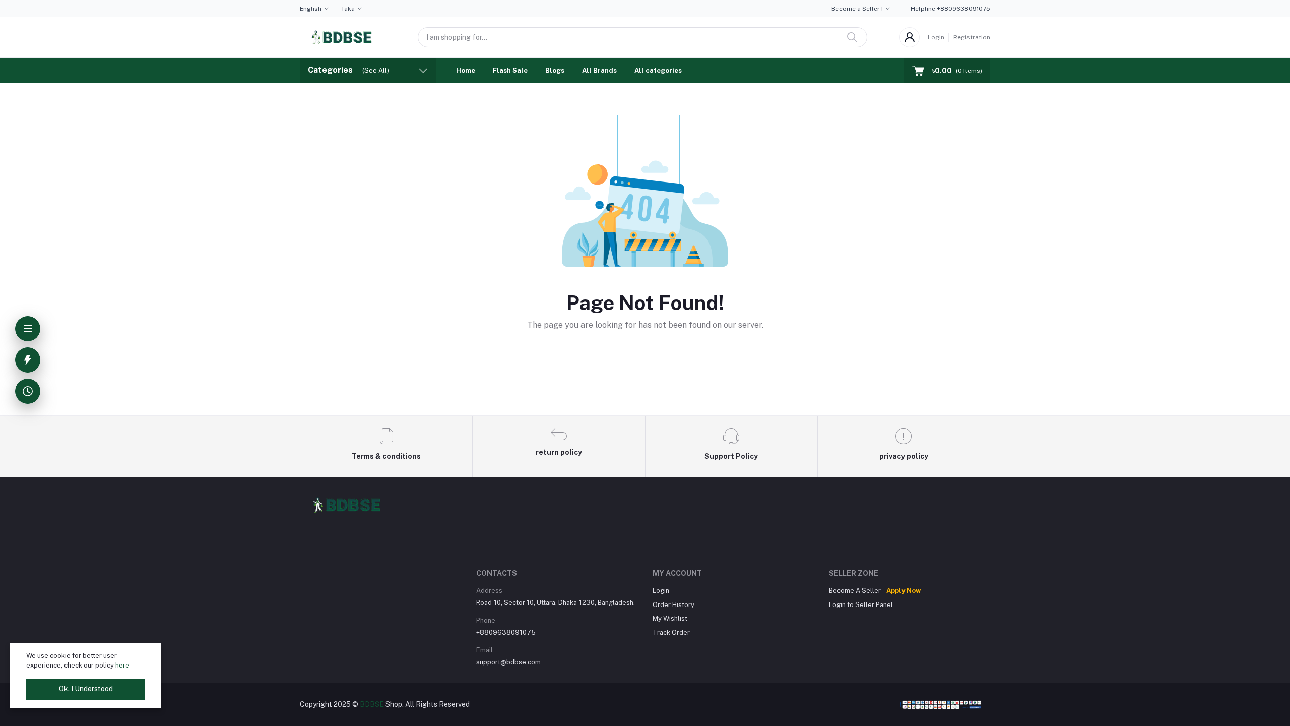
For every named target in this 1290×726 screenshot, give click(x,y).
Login (936, 37)
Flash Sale (510, 70)
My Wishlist (670, 618)
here (122, 665)
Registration (971, 37)
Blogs (554, 70)
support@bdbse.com (508, 662)
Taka (348, 8)
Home (465, 70)
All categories (658, 70)
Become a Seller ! (857, 8)
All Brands (599, 70)
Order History (673, 605)
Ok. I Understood (86, 689)
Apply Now (903, 590)
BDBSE (372, 704)
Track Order (671, 632)
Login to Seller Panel (861, 605)
